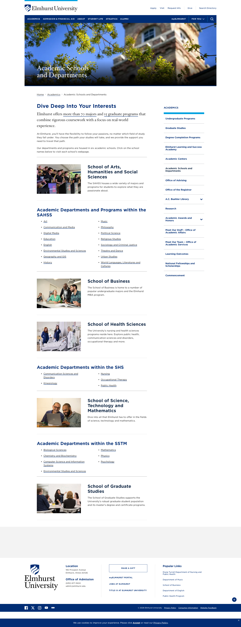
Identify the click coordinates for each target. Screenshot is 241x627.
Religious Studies (111, 239)
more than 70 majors (80, 114)
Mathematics (108, 450)
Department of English (173, 591)
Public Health (108, 385)
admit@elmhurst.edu (75, 586)
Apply (153, 8)
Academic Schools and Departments (178, 169)
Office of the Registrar (178, 189)
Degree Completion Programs (182, 137)
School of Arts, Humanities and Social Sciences (113, 171)
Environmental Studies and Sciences (65, 250)
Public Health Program (173, 596)
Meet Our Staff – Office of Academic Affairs (180, 231)
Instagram (148, 537)
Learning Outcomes (176, 254)
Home (40, 94)
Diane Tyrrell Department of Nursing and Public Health (182, 573)
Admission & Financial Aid (59, 19)
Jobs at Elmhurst (119, 584)
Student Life (95, 19)
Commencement (175, 275)
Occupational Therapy (114, 379)
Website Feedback (208, 608)
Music (104, 221)
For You (196, 19)
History (48, 262)
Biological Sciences (55, 450)
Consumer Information (188, 608)
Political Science (110, 233)
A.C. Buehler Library (177, 199)
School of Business (109, 281)
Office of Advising (175, 180)
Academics (33, 19)
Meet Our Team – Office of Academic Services (180, 243)
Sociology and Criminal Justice (119, 245)
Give (190, 8)
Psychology (107, 461)
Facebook (165, 537)
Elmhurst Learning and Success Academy (183, 148)
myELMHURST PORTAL (121, 578)
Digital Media (51, 233)
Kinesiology (50, 383)
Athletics (112, 19)
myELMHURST (179, 19)
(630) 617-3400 (73, 583)
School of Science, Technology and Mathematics (108, 405)
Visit (162, 8)
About (81, 19)
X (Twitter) (183, 537)
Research (170, 208)
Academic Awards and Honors (178, 219)
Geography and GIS (55, 256)
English (48, 245)
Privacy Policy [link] (160, 623)
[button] (239, 620)
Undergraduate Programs (180, 118)
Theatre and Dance (112, 250)
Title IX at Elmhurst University (128, 590)
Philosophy (107, 227)
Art (45, 221)
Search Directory (207, 8)
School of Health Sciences (117, 324)
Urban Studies (109, 256)
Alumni (124, 19)
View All (199, 537)
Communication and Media (59, 227)
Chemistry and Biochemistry (60, 455)
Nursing (105, 373)
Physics (105, 455)
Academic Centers (176, 159)
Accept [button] (136, 623)
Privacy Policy (170, 608)
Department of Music (173, 580)
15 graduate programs (121, 114)
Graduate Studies (175, 128)
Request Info (174, 8)
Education (49, 239)
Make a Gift (128, 568)
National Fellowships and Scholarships (180, 264)
